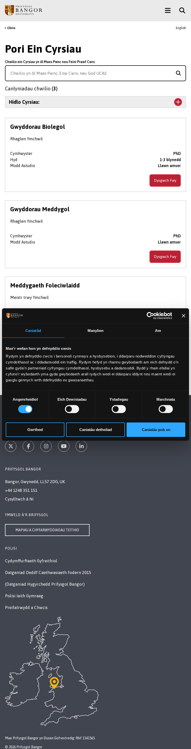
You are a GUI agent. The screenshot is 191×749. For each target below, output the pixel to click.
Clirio (11, 28)
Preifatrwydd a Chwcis (26, 607)
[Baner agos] (183, 315)
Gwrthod (35, 430)
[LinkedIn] (81, 446)
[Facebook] (28, 446)
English (181, 28)
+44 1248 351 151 (21, 490)
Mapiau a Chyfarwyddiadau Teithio (47, 530)
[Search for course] (178, 73)
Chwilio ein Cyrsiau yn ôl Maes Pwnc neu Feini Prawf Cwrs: (50, 62)
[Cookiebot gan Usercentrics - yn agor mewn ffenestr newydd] (150, 315)
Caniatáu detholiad (95, 430)
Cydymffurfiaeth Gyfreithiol (31, 560)
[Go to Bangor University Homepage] (23, 10)
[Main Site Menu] (168, 10)
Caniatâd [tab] (33, 330)
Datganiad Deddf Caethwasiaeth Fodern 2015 (48, 572)
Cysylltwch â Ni (19, 499)
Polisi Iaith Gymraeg (24, 595)
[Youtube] (63, 446)
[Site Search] (180, 10)
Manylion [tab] (96, 330)
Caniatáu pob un (156, 430)
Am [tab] (158, 330)
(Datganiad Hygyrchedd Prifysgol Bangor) (45, 584)
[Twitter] (10, 446)
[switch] (72, 409)
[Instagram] (46, 446)
